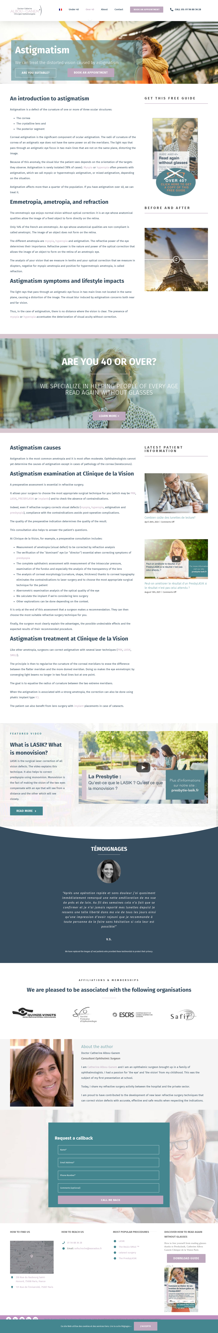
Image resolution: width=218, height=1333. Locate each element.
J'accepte (145, 1326)
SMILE (13, 655)
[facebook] (8, 1316)
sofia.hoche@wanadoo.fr (88, 1245)
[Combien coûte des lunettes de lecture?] (176, 493)
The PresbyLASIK (128, 1255)
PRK (133, 493)
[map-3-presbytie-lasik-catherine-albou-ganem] (32, 1239)
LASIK (13, 498)
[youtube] (22, 1316)
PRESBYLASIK (26, 498)
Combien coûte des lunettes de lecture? (170, 517)
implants (43, 498)
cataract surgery (127, 1249)
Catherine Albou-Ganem (102, 1064)
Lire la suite (115, 1326)
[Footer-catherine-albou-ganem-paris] (181, 1262)
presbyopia (17, 512)
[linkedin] (28, 1316)
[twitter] (15, 1316)
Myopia (88, 167)
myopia (49, 241)
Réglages (125, 1326)
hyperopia (103, 167)
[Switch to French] (60, 9)
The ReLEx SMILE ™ (129, 1243)
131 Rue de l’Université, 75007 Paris (34, 1284)
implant (78, 706)
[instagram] (35, 1316)
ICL (37, 697)
